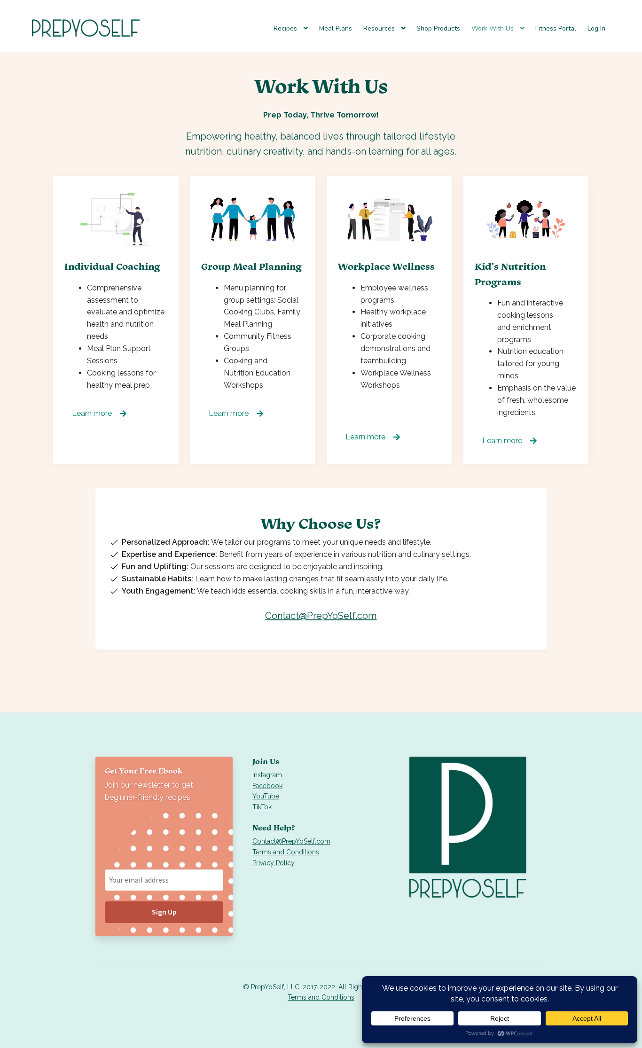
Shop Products (438, 28)
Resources (379, 28)
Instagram (267, 775)
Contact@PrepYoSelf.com (320, 615)
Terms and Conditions (285, 852)
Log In (596, 28)
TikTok (262, 807)
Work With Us (492, 28)
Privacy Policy (273, 863)
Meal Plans (335, 28)
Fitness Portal (555, 28)
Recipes (285, 28)
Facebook (267, 786)
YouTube (265, 796)
